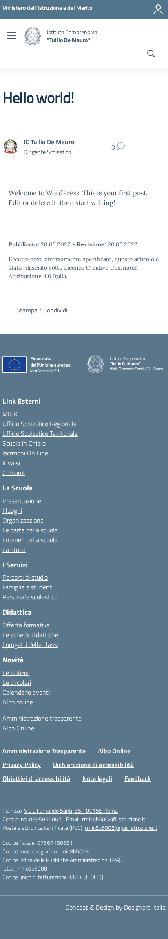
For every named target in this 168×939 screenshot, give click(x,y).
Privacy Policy (21, 765)
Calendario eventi (26, 692)
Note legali (97, 778)
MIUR (10, 414)
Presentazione (21, 501)
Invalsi (11, 463)
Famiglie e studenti (27, 587)
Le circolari (16, 682)
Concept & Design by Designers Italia (116, 907)
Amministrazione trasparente (42, 718)
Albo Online (18, 728)
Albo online (17, 702)
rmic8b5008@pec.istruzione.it (121, 827)
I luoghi (12, 510)
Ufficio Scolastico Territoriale (40, 433)
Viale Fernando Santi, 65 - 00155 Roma (71, 810)
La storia (14, 549)
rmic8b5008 (74, 851)
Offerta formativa (26, 625)
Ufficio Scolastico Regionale (39, 424)
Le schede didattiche (30, 635)
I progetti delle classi (30, 644)
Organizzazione (23, 520)
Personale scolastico (29, 597)
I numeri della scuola (30, 540)
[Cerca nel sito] (151, 54)
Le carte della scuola (30, 530)
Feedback (137, 778)
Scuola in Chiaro (24, 443)
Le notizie (15, 672)
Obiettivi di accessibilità (36, 778)
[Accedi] (158, 9)
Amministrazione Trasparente (44, 751)
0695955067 (45, 819)
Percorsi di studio (25, 577)
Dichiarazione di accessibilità (93, 765)
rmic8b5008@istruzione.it (113, 819)
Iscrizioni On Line (25, 453)
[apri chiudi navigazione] (11, 36)
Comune (13, 472)
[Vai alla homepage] (32, 36)
